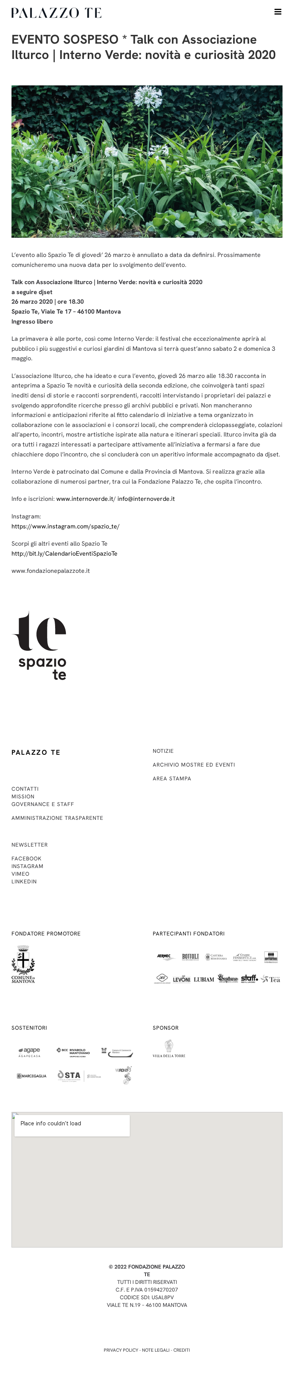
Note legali (156, 1350)
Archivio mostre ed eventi (194, 764)
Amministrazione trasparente (57, 817)
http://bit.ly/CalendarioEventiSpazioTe (64, 553)
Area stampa (172, 778)
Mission (22, 796)
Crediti (181, 1350)
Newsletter (29, 844)
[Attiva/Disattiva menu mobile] (278, 12)
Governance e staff (42, 804)
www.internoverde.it (84, 499)
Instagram (27, 866)
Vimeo (20, 873)
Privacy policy (121, 1350)
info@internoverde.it (146, 499)
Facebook (26, 858)
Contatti (25, 788)
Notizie (163, 750)
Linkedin (24, 881)
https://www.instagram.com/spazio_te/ (65, 526)
